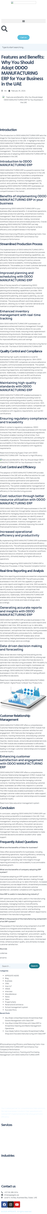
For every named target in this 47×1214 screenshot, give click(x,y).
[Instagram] (11, 1204)
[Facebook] (4, 1204)
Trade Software (7, 1172)
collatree (3, 953)
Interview (8, 991)
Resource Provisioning (10, 1145)
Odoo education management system (24, 803)
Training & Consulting (9, 1142)
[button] (23, 21)
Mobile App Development (11, 1180)
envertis (3, 957)
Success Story (11, 1010)
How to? (8, 986)
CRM (7, 983)
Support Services (8, 1138)
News (7, 996)
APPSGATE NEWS (12, 975)
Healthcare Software (9, 1169)
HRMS (7, 989)
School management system (16, 1007)
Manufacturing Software (11, 1176)
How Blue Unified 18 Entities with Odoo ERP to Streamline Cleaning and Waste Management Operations (23, 1026)
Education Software (9, 1161)
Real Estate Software (9, 1165)
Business (8, 981)
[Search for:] (14, 966)
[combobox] (23, 47)
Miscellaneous (10, 994)
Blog (7, 978)
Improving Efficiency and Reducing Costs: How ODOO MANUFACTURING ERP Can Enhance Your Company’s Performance (23, 236)
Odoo (7, 999)
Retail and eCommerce (14, 1004)
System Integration (9, 1149)
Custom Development (10, 1134)
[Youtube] (17, 1204)
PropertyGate (10, 1002)
